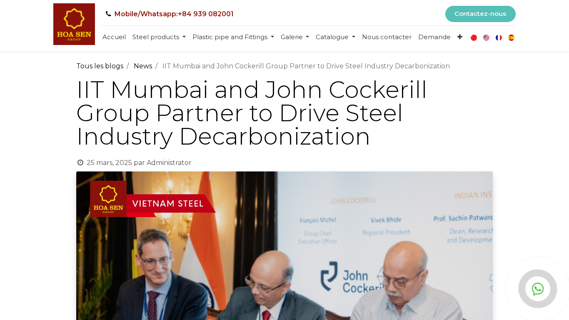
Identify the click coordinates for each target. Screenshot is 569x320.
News (143, 66)
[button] (460, 37)
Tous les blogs (99, 66)
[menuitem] (114, 37)
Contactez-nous (480, 14)
